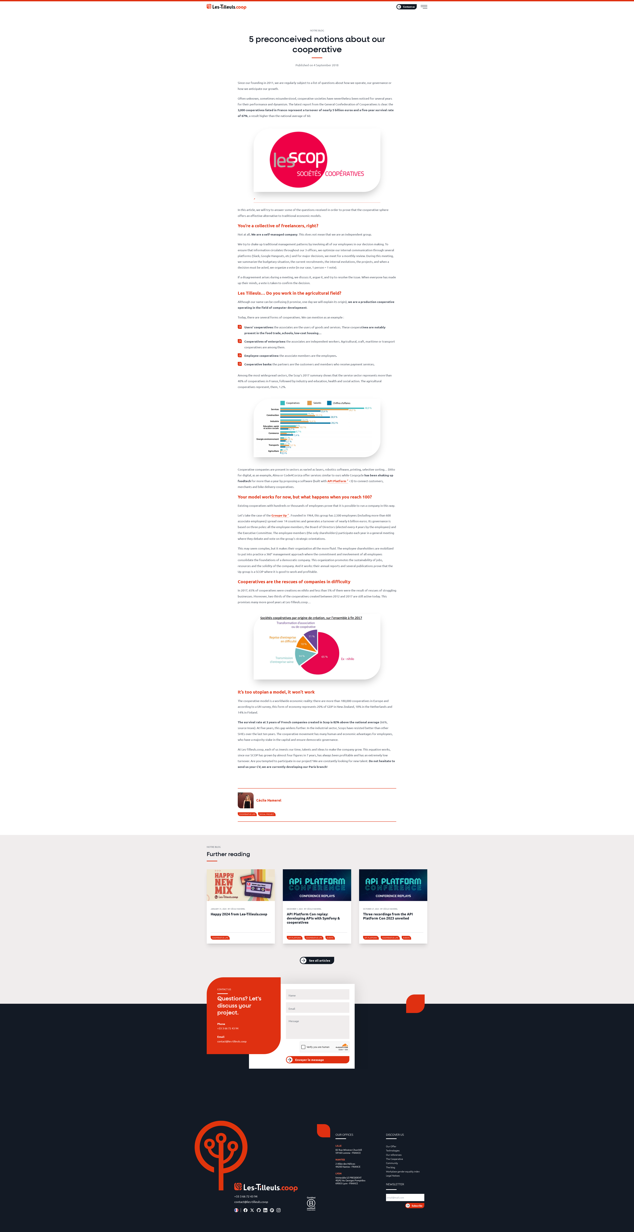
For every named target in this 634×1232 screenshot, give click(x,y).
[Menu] (424, 7)
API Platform (336, 481)
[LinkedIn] (265, 1210)
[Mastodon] (272, 1210)
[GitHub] (259, 1210)
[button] (317, 960)
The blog (390, 1167)
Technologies (393, 1150)
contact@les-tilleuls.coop (251, 1201)
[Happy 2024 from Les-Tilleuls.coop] (241, 885)
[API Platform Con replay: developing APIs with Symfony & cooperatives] (317, 885)
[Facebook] (245, 1210)
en (391, 6)
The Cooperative (394, 1158)
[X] (252, 1210)
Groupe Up (279, 515)
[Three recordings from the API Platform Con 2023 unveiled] (393, 885)
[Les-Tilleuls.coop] (226, 7)
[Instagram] (279, 1210)
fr (387, 6)
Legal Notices (393, 1175)
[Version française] (236, 1210)
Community (392, 1163)
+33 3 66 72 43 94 (245, 1196)
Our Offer (391, 1146)
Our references (394, 1154)
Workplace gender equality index (403, 1171)
